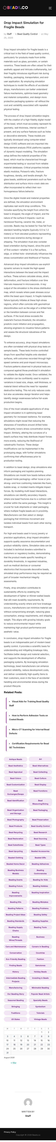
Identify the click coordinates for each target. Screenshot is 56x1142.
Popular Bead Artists (40, 994)
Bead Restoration (15, 839)
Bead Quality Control (27, 34)
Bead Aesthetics (15, 766)
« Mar (13, 1062)
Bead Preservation (40, 820)
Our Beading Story (15, 994)
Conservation (16, 953)
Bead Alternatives (40, 766)
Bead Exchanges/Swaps (15, 792)
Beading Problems (40, 908)
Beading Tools (40, 927)
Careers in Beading (40, 946)
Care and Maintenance (16, 946)
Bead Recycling (16, 832)
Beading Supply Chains (16, 929)
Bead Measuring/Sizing (40, 802)
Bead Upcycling (16, 851)
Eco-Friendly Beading (15, 959)
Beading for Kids (40, 880)
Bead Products (15, 826)
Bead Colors (15, 778)
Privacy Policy (10, 1132)
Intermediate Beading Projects (15, 979)
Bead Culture (40, 778)
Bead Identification (15, 800)
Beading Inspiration (40, 892)
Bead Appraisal (15, 772)
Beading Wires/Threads (15, 938)
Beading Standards (15, 921)
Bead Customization (16, 784)
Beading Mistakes (40, 902)
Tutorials (40, 1013)
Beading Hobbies (40, 886)
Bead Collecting (40, 772)
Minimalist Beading (40, 988)
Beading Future (16, 886)
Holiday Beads (40, 972)
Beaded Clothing (15, 857)
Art (40, 759)
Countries (40, 953)
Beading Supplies (40, 921)
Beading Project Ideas (15, 914)
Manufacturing (15, 988)
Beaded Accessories (40, 851)
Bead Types (40, 845)
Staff (9, 34)
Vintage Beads (40, 1019)
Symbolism (40, 1006)
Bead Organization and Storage (15, 811)
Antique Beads (15, 759)
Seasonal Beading (16, 1000)
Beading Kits (15, 902)
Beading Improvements (15, 894)
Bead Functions (40, 791)
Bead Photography (15, 820)
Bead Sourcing (40, 839)
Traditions (15, 1013)
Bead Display (40, 784)
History (15, 972)
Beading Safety (40, 914)
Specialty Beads (40, 1000)
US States (15, 1019)
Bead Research (40, 832)
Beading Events (16, 880)
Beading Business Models (16, 872)
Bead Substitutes (15, 845)
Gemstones (40, 965)
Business (40, 937)
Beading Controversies (40, 872)
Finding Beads (15, 965)
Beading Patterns (15, 908)
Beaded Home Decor (16, 864)
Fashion (40, 959)
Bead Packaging (40, 810)
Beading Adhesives (40, 864)
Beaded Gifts (40, 857)
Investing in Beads (40, 978)
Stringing (15, 1006)
